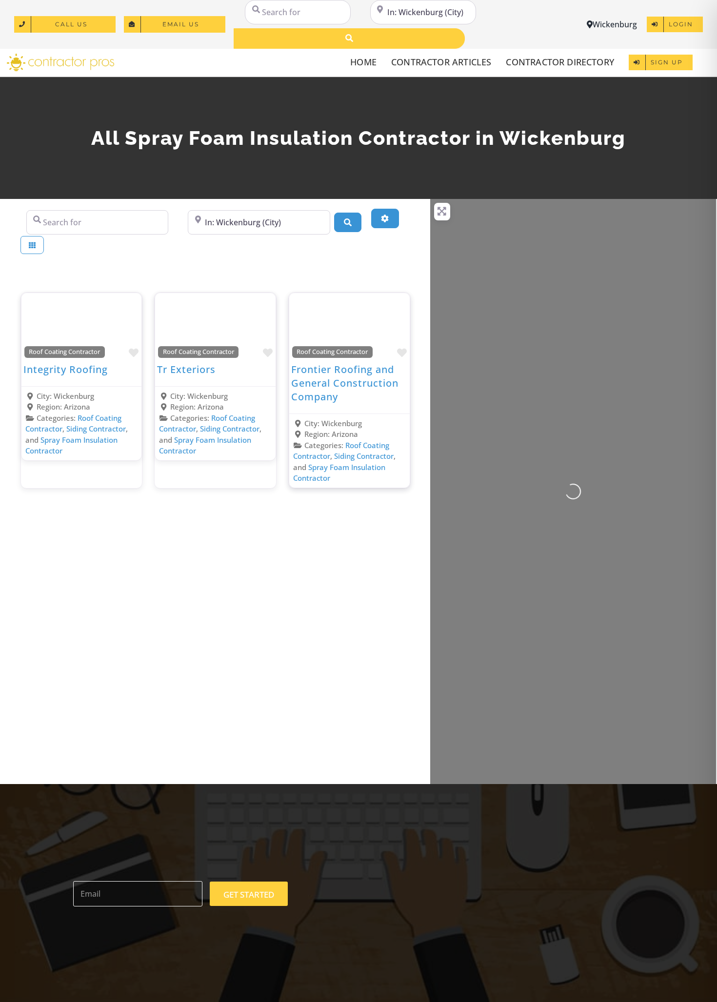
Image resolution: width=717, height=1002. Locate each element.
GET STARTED (248, 894)
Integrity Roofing (65, 369)
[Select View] (32, 245)
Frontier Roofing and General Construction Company (344, 383)
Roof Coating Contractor (64, 352)
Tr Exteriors (186, 369)
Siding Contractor (96, 428)
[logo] (60, 57)
